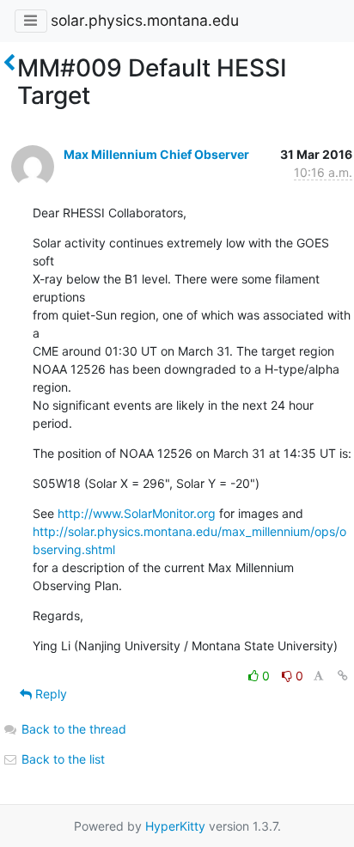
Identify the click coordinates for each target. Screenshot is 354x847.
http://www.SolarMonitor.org (137, 513)
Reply (49, 693)
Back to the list (61, 759)
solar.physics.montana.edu (145, 20)
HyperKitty (175, 826)
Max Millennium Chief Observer (156, 154)
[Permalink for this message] (342, 675)
